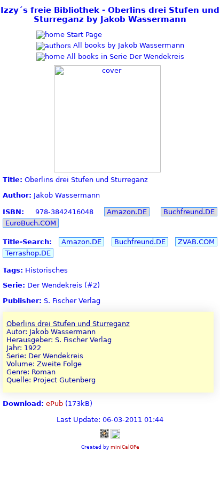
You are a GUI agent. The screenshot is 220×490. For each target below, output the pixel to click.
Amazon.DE (127, 212)
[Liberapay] (115, 433)
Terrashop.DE (28, 253)
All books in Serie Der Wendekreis (124, 56)
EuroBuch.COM (30, 223)
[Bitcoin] (104, 433)
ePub (54, 403)
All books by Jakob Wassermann (127, 45)
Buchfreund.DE (189, 212)
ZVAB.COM (196, 242)
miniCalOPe (125, 447)
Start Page (83, 35)
